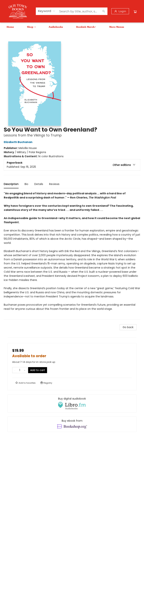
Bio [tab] (26, 184)
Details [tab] (38, 184)
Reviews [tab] (54, 184)
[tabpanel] (72, 255)
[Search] (103, 11)
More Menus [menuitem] (116, 26)
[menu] (72, 26)
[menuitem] (10, 26)
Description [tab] (11, 184)
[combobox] (46, 11)
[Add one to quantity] (24, 370)
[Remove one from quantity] (14, 370)
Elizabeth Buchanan (18, 142)
